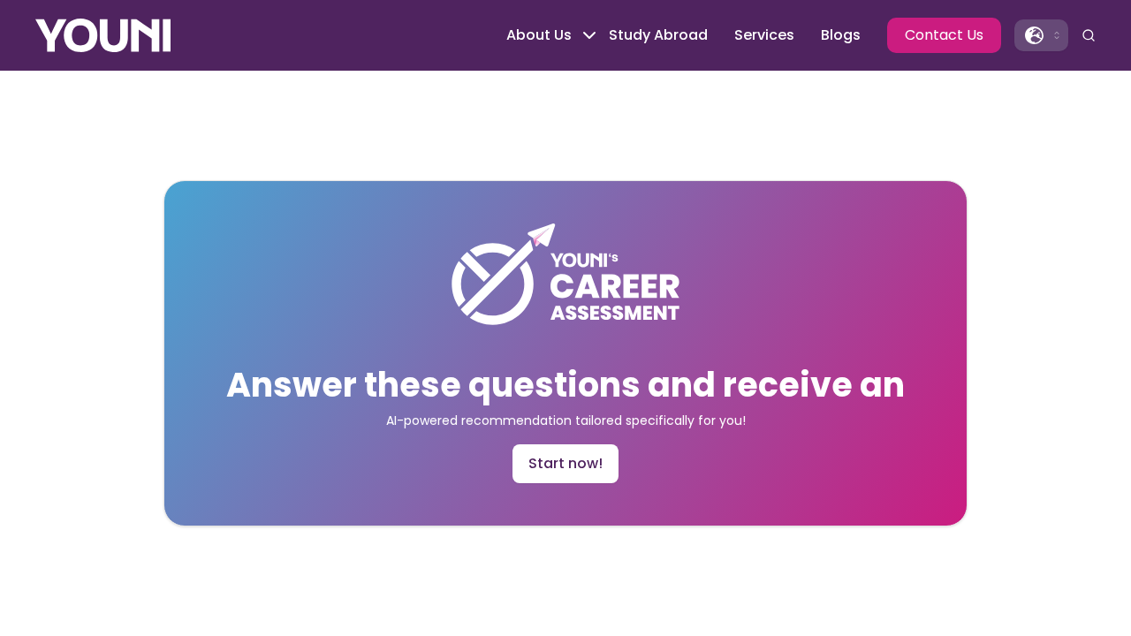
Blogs (841, 35)
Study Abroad (658, 35)
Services (764, 35)
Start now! (565, 463)
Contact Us (944, 35)
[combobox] (1041, 35)
